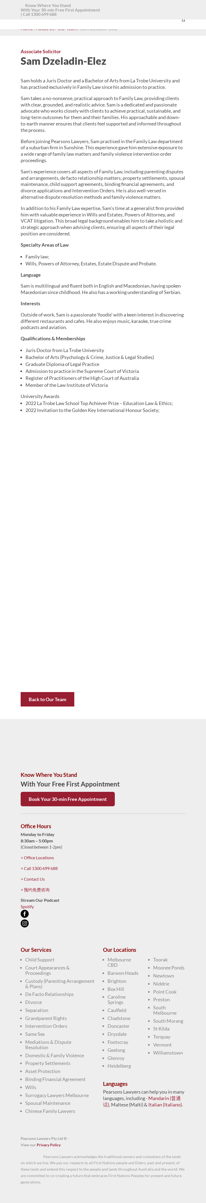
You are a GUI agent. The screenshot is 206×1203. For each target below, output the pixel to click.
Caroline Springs (117, 999)
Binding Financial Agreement (55, 1079)
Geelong (116, 1050)
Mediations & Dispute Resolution (48, 1044)
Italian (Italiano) (165, 1104)
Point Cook (164, 992)
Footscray (118, 1042)
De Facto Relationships (49, 994)
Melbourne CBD (119, 962)
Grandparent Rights (46, 1018)
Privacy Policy (49, 1145)
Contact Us (33, 878)
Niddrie (161, 984)
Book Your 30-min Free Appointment (68, 799)
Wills (30, 1087)
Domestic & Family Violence (54, 1055)
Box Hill (116, 989)
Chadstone (119, 1018)
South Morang (168, 1021)
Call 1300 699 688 (40, 14)
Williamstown (168, 1053)
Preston (161, 999)
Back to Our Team (47, 699)
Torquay (161, 1037)
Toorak (160, 960)
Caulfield (117, 1010)
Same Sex (35, 1034)
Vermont (162, 1045)
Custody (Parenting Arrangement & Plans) (59, 983)
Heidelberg (119, 1066)
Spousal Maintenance (47, 1103)
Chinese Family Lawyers (50, 1111)
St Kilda (161, 1029)
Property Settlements (48, 1063)
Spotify (27, 906)
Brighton (117, 981)
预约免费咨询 (35, 889)
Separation (36, 1010)
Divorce (33, 1002)
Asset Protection (42, 1071)
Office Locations (37, 857)
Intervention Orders (46, 1026)
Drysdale (117, 1034)
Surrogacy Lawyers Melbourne (57, 1095)
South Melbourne (164, 1010)
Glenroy (116, 1058)
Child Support (39, 960)
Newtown (163, 976)
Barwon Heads (123, 973)
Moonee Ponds (169, 968)
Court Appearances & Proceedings (47, 970)
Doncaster (119, 1026)
